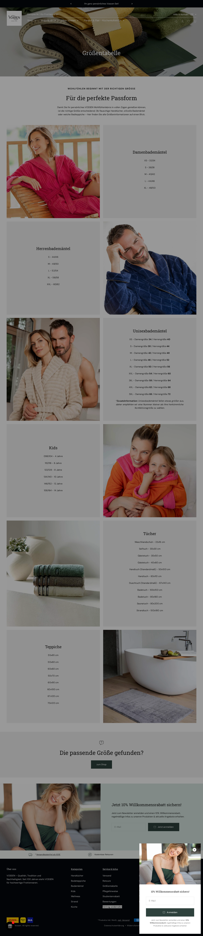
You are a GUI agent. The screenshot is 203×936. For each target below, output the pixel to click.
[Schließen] (194, 850)
